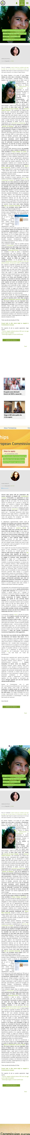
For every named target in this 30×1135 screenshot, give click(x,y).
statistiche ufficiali (21, 528)
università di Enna (13, 250)
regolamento (15, 509)
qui (8, 651)
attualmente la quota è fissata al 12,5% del (17, 261)
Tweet (25, 346)
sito (28, 552)
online (15, 614)
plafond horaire (5, 263)
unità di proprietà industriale (12, 205)
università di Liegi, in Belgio (10, 108)
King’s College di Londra (19, 151)
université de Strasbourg (18, 123)
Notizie (12, 485)
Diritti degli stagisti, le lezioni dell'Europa (12, 334)
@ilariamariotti (5, 488)
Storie (12, 61)
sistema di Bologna (7, 126)
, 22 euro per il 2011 (14, 263)
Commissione (10, 245)
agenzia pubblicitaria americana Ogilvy (14, 299)
